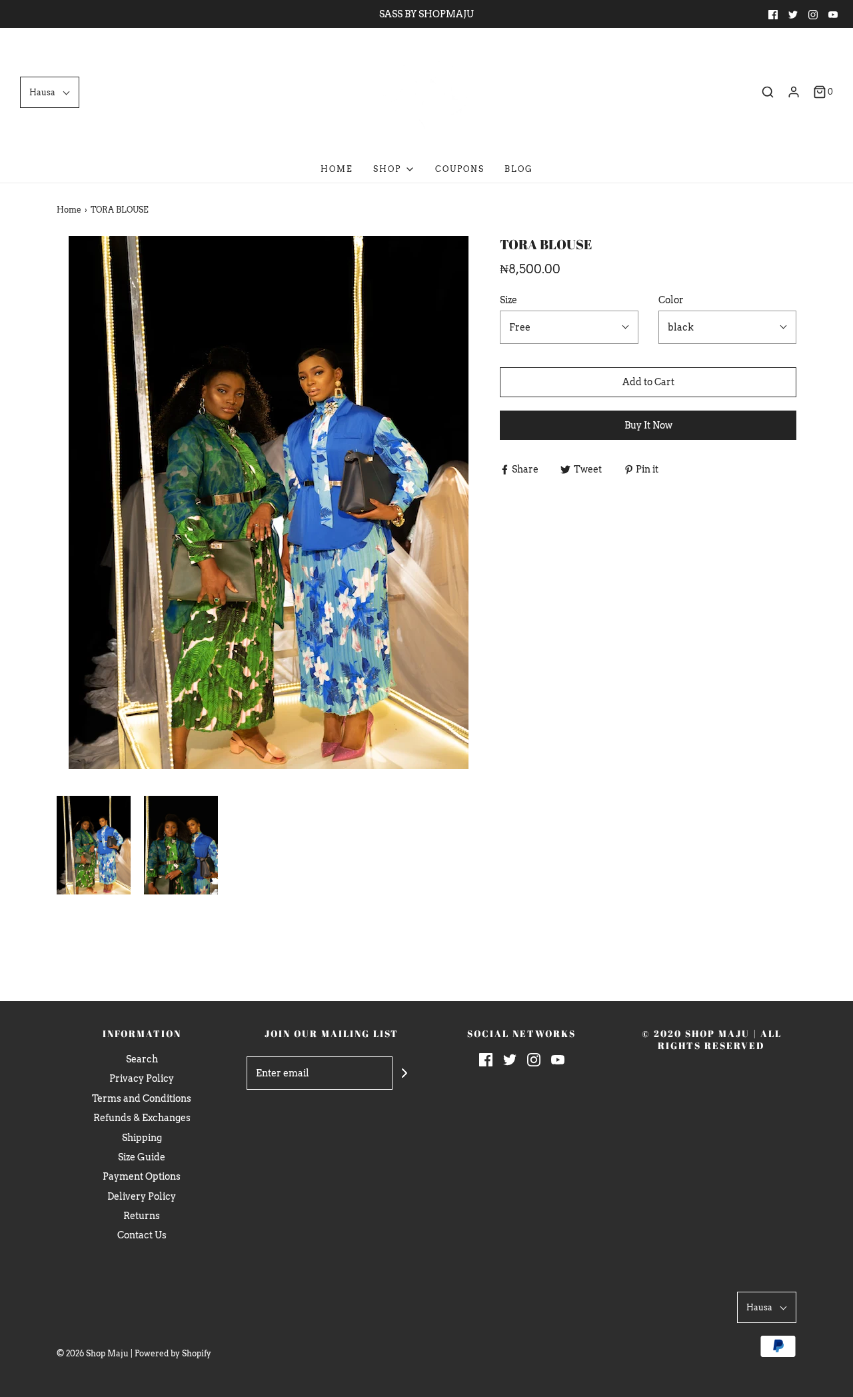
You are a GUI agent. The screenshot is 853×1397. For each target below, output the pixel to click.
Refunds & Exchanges (142, 1117)
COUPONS (459, 169)
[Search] (768, 92)
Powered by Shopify (173, 1353)
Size (508, 300)
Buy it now (648, 425)
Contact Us (142, 1235)
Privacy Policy (141, 1078)
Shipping (142, 1137)
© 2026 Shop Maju (93, 1353)
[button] (49, 92)
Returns (141, 1215)
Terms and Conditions (141, 1098)
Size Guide (141, 1157)
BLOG (518, 169)
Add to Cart (648, 382)
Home (337, 169)
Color (671, 300)
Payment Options (142, 1176)
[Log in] (794, 92)
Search (142, 1059)
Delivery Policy (141, 1196)
